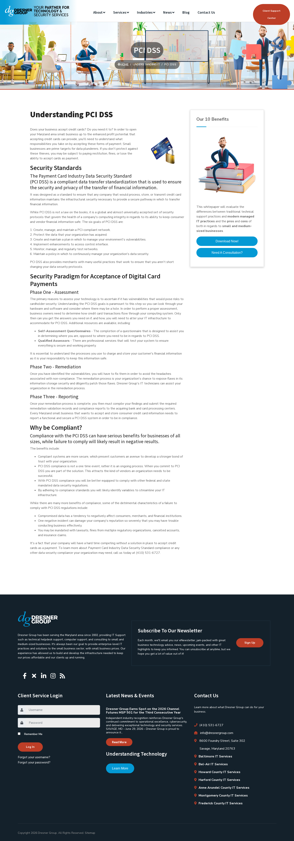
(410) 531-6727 (211, 725)
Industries (145, 12)
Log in (30, 747)
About (98, 12)
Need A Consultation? (227, 252)
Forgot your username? (34, 757)
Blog (186, 12)
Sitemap (90, 833)
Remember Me (33, 734)
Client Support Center (271, 14)
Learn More (120, 768)
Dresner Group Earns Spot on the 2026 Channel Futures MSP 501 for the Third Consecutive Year (143, 711)
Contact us (206, 12)
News (167, 12)
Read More (119, 742)
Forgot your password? (34, 762)
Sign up (249, 643)
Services (119, 12)
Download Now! (227, 241)
